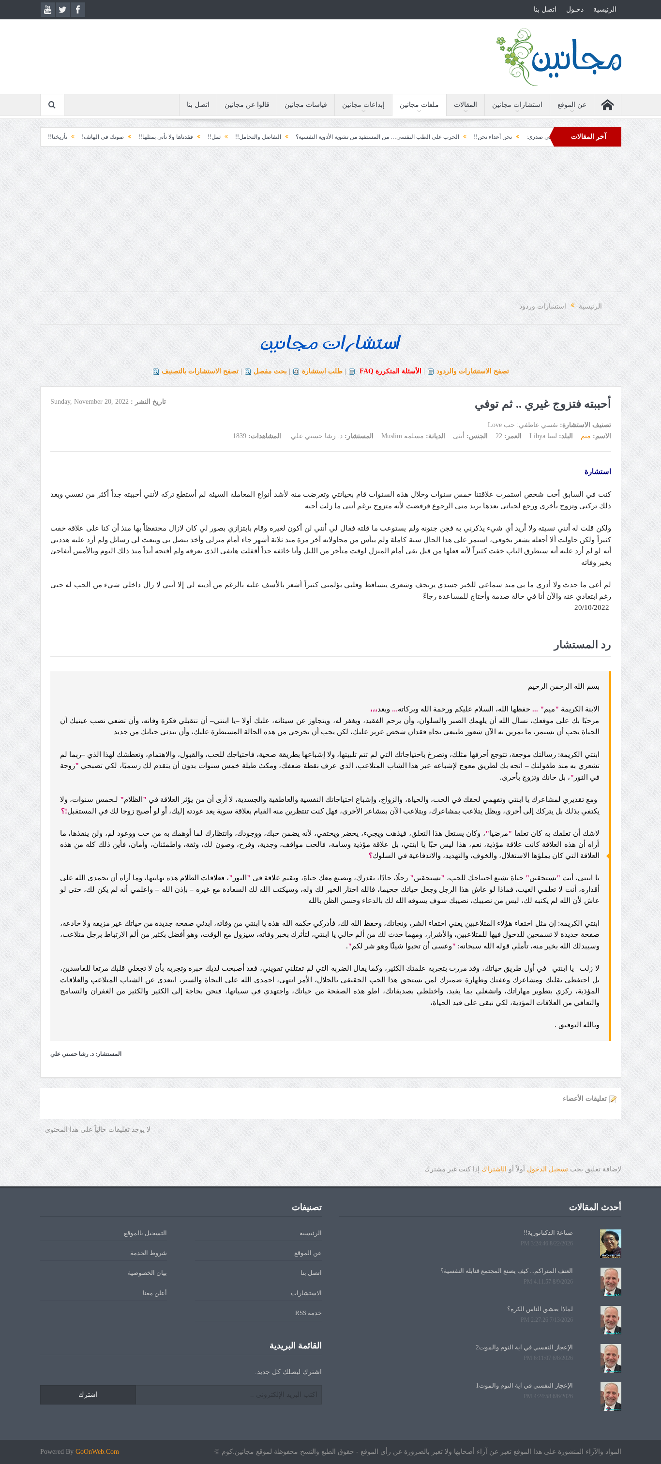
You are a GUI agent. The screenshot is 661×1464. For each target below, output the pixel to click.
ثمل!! (255, 136)
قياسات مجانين (306, 104)
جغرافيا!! (64, 136)
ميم (586, 436)
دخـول (575, 9)
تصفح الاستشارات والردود (472, 371)
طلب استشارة (322, 371)
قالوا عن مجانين (247, 104)
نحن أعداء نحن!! (534, 136)
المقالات (465, 104)
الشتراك (494, 1169)
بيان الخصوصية (147, 1272)
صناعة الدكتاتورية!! (548, 1232)
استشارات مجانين (517, 104)
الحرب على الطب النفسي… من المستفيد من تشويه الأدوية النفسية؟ (418, 136)
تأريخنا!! (98, 136)
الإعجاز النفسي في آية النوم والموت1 (524, 1385)
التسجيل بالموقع (145, 1233)
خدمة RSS (308, 1312)
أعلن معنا (155, 1293)
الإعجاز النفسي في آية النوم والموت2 (524, 1347)
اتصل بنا (545, 9)
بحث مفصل (270, 371)
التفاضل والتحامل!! (299, 136)
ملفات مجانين (419, 104)
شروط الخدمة (148, 1253)
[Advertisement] (330, 224)
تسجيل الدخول (547, 1169)
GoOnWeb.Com (97, 1451)
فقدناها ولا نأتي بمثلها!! (207, 136)
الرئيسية (604, 9)
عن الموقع (571, 104)
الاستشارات (306, 1293)
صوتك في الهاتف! (144, 136)
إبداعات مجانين (363, 104)
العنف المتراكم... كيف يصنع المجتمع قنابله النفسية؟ (506, 1270)
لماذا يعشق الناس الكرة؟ (540, 1309)
